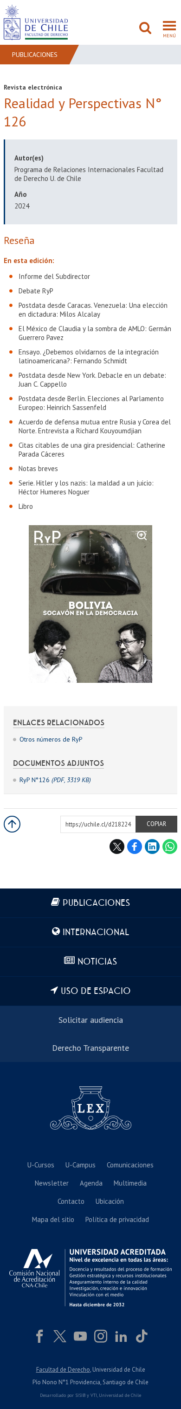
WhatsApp (169, 846)
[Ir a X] (59, 1336)
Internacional (96, 932)
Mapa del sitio (53, 1219)
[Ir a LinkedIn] (121, 1336)
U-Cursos (40, 1164)
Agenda (91, 1183)
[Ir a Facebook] (39, 1336)
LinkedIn (152, 846)
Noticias (97, 962)
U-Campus (80, 1164)
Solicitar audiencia (90, 1019)
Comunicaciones (130, 1164)
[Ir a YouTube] (80, 1336)
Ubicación (110, 1201)
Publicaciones (35, 54)
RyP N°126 (55, 780)
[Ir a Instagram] (100, 1336)
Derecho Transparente (90, 1047)
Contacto (71, 1201)
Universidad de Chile (120, 1395)
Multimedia (130, 1183)
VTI (93, 1395)
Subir (12, 824)
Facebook (134, 846)
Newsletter (52, 1183)
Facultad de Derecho (63, 1370)
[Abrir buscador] (145, 29)
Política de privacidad (117, 1219)
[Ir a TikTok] (141, 1336)
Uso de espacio (96, 991)
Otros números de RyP (51, 739)
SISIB (80, 1395)
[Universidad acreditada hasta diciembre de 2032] (90, 1278)
